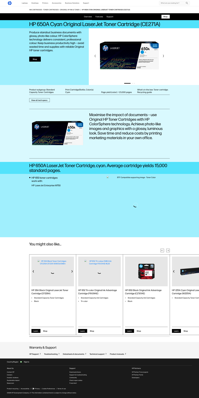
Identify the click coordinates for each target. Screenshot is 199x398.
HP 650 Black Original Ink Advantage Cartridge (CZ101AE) (143, 292)
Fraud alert (73, 383)
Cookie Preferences (48, 388)
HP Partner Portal (137, 375)
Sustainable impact (13, 380)
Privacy (37, 388)
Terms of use (61, 388)
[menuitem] (25, 3)
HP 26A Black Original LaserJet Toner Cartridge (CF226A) (49, 292)
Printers (45, 3)
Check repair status (75, 380)
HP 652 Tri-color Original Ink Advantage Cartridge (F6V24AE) (97, 292)
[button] (95, 56)
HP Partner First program (140, 372)
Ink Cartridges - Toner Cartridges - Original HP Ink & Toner (54, 10)
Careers (9, 375)
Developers (135, 377)
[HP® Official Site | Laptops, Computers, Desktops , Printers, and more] (9, 3)
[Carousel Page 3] (134, 83)
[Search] (187, 3)
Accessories (56, 3)
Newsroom (10, 383)
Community (73, 377)
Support (86, 3)
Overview (88, 17)
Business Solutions (72, 3)
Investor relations (12, 377)
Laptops (25, 3)
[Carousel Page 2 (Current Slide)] (129, 83)
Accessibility (25, 388)
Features (99, 17)
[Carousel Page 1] (124, 83)
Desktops (35, 3)
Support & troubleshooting (78, 375)
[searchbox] (173, 3)
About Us (10, 368)
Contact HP (10, 372)
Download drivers (75, 372)
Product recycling (12, 388)
